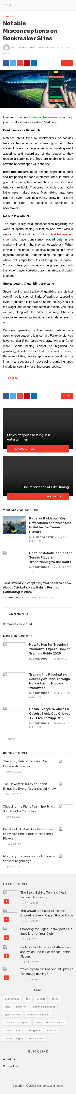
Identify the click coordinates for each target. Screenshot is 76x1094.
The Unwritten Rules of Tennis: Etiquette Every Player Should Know (29, 786)
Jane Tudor (41, 567)
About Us (9, 1059)
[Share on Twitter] (13, 63)
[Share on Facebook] (6, 63)
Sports (8, 16)
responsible (36, 1038)
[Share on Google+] (20, 63)
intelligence (34, 1030)
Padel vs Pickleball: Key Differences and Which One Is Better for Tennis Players (50, 525)
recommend (12, 998)
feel (28, 998)
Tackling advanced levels (49, 1022)
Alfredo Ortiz (43, 537)
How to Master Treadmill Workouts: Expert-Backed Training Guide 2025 (50, 649)
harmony (21, 1006)
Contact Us (10, 1066)
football (51, 1030)
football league (14, 1038)
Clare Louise (25, 47)
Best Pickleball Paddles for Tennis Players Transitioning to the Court (50, 557)
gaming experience (44, 1006)
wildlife (41, 998)
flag (7, 1006)
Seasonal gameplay (16, 1022)
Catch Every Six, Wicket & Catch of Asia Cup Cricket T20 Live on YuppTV (49, 713)
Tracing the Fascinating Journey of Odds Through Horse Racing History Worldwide (49, 681)
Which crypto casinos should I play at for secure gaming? (29, 859)
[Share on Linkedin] (34, 63)
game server (12, 1014)
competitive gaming (38, 1014)
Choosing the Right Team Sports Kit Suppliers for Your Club (29, 809)
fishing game (12, 1030)
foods (55, 998)
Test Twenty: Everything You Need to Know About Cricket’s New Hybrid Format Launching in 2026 (37, 587)
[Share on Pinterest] (27, 63)
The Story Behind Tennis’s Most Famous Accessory (26, 764)
